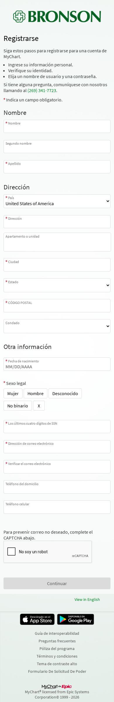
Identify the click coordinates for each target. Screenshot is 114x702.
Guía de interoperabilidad (57, 633)
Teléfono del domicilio (22, 484)
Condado (13, 323)
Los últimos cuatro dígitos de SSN (32, 423)
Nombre (14, 123)
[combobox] (57, 221)
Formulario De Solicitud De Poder (57, 671)
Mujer (13, 393)
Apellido (14, 163)
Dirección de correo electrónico (31, 443)
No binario (17, 406)
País (11, 198)
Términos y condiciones (57, 656)
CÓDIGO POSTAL (20, 302)
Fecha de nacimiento (23, 361)
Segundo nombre (19, 143)
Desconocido (65, 393)
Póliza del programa (57, 648)
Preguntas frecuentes (57, 641)
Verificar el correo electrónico (29, 463)
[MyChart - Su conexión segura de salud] (57, 16)
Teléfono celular (17, 504)
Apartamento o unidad (22, 236)
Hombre (35, 393)
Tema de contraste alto (57, 663)
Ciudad (13, 262)
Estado (13, 282)
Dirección (15, 218)
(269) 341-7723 (41, 90)
